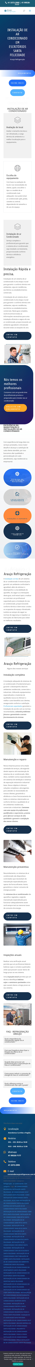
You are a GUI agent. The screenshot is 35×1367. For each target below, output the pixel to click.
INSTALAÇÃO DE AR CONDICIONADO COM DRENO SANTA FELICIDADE (16, 1245)
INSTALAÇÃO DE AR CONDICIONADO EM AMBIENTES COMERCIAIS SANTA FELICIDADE (17, 1262)
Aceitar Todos (18, 1364)
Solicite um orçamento (13, 408)
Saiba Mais (17, 83)
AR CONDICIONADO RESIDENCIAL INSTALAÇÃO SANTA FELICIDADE (15, 1189)
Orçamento (24, 73)
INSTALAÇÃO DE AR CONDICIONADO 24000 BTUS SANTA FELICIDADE (15, 1222)
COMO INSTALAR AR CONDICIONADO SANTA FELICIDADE (16, 1197)
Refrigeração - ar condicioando (14, 1184)
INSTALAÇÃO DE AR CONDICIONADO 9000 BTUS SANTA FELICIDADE (15, 1234)
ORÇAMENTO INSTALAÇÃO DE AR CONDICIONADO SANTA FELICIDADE (15, 1331)
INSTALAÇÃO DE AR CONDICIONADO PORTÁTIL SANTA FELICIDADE (15, 1306)
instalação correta (11, 579)
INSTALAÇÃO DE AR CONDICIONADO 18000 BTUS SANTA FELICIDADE (17, 1217)
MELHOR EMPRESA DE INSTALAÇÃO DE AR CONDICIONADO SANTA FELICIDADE (17, 1326)
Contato (18, 92)
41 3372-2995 (13, 2)
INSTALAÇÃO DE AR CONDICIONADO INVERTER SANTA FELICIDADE (16, 1300)
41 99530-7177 (22, 3)
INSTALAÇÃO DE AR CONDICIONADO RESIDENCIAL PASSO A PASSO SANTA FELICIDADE (16, 1312)
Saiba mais (17, 1101)
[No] (33, 1359)
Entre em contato (12, 336)
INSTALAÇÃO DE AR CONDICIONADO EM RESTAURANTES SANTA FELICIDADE (17, 1295)
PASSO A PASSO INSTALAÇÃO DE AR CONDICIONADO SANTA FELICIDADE (15, 1337)
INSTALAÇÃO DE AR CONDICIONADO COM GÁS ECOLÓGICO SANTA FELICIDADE (16, 1250)
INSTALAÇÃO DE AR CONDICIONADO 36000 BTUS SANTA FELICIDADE (15, 1228)
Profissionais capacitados (13, 706)
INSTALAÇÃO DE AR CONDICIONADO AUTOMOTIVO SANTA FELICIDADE (16, 1239)
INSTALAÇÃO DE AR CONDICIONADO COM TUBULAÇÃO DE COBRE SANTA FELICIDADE (16, 1256)
